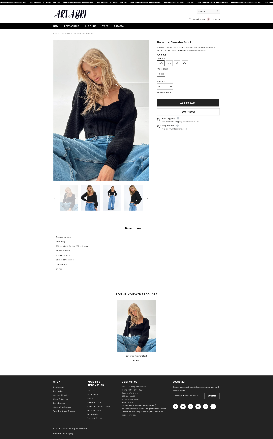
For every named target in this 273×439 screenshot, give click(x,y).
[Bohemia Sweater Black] (136, 326)
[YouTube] (205, 406)
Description (133, 228)
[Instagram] (183, 406)
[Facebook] (175, 406)
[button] (54, 198)
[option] (101, 110)
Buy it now (188, 111)
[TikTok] (198, 406)
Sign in (216, 19)
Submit (212, 395)
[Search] (208, 11)
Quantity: (161, 81)
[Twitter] (213, 406)
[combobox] (206, 11)
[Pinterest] (190, 406)
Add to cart (188, 103)
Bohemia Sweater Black (136, 356)
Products (66, 34)
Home (56, 34)
